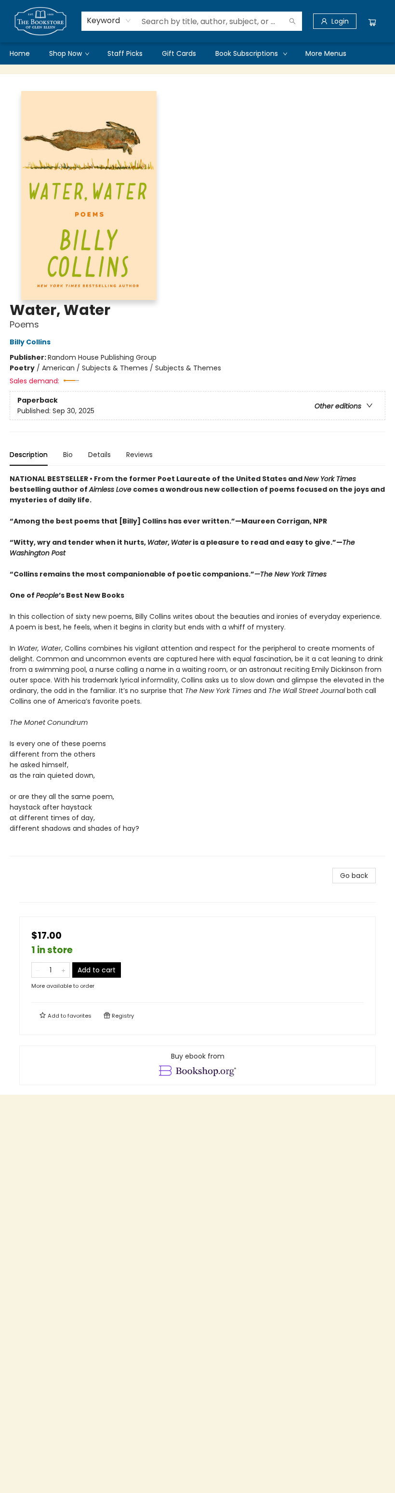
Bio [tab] (68, 454)
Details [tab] (99, 454)
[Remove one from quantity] (38, 970)
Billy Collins (30, 342)
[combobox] (109, 21)
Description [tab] (29, 454)
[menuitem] (20, 53)
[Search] (292, 21)
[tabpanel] (197, 664)
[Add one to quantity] (63, 970)
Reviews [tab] (139, 454)
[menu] (197, 53)
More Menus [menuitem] (325, 53)
